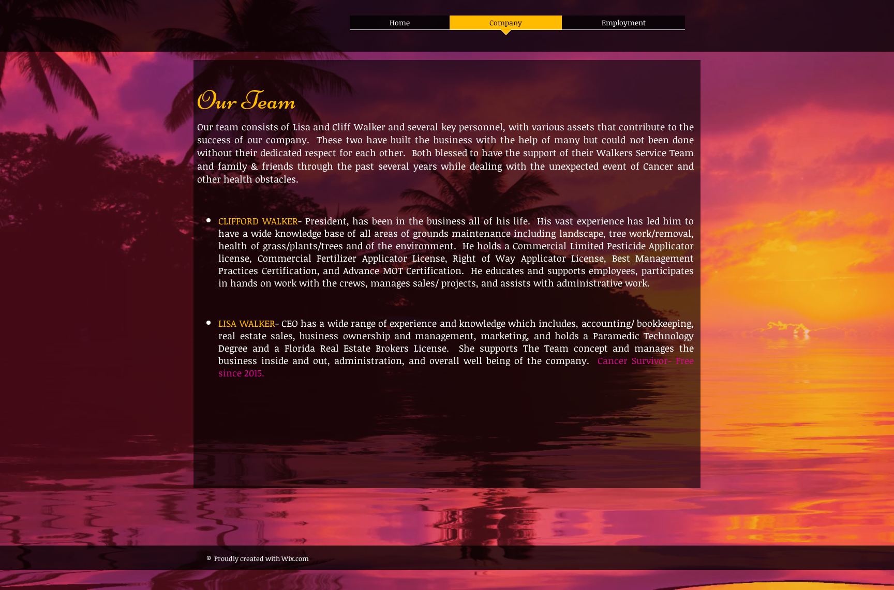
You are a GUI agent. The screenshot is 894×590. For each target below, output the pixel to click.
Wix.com (295, 558)
